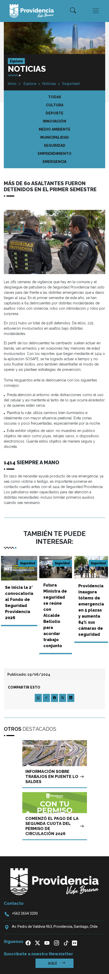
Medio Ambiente (54, 129)
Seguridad (71, 84)
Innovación (54, 121)
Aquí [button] (53, 963)
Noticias (49, 84)
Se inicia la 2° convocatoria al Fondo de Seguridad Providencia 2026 (19, 602)
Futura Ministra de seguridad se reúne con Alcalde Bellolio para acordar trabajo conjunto (55, 615)
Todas (54, 97)
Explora (29, 84)
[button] (73, 11)
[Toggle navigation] (96, 11)
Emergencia (54, 162)
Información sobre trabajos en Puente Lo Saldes (51, 776)
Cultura (54, 105)
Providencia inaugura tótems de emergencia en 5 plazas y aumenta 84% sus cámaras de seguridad (91, 610)
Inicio (12, 84)
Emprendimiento (54, 154)
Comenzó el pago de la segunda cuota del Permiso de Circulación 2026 (52, 826)
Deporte (54, 113)
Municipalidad (54, 137)
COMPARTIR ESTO (24, 687)
